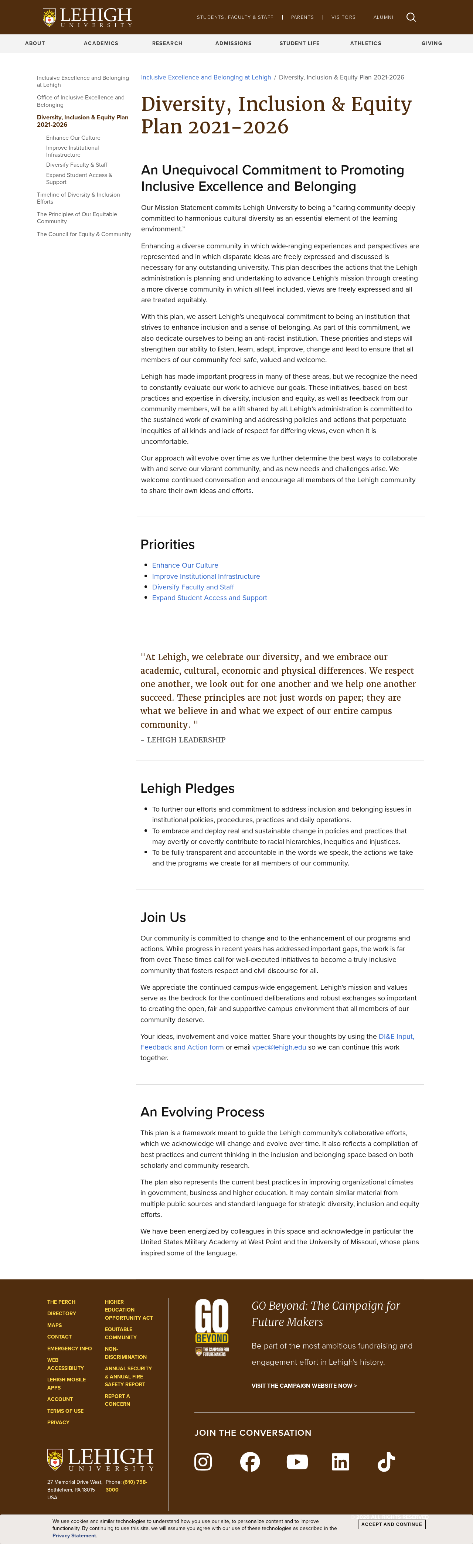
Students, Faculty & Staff (235, 17)
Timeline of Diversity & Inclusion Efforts (78, 198)
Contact (59, 1337)
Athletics (365, 43)
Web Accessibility (65, 1364)
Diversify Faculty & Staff (76, 164)
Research (167, 43)
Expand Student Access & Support (79, 178)
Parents (302, 17)
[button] (411, 17)
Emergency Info (69, 1349)
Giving (432, 43)
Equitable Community (121, 1333)
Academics (101, 43)
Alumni (384, 17)
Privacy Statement (74, 1536)
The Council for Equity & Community (84, 234)
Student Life (300, 43)
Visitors (343, 17)
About (35, 43)
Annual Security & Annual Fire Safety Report (128, 1376)
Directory (61, 1313)
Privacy (58, 1422)
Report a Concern (117, 1400)
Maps (54, 1325)
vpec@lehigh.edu (279, 1047)
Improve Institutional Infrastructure (72, 151)
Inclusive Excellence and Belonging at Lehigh (83, 81)
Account (60, 1399)
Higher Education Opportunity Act (129, 1310)
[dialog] (236, 1529)
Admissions (233, 43)
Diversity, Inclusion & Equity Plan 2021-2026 (83, 121)
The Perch (61, 1302)
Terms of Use (65, 1411)
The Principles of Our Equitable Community (77, 218)
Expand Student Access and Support (209, 597)
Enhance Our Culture (73, 137)
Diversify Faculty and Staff (193, 587)
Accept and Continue (391, 1524)
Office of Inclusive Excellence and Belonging (81, 101)
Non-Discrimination (126, 1353)
